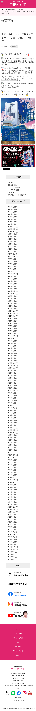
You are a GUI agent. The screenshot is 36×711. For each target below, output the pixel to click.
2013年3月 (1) (12, 527)
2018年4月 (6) (12, 400)
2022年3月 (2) (12, 303)
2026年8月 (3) (12, 207)
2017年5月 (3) (12, 420)
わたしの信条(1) (14, 187)
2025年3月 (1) (12, 249)
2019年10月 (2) (12, 368)
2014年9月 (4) (12, 485)
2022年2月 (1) (12, 306)
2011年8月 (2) (12, 554)
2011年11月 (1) (12, 549)
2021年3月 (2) (12, 331)
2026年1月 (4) (12, 224)
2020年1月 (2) (12, 360)
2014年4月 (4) (12, 497)
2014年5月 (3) (12, 494)
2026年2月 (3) (12, 222)
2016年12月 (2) (12, 427)
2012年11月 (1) (12, 534)
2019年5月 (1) (12, 378)
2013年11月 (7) (12, 509)
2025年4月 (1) (12, 246)
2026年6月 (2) (12, 212)
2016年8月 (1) (12, 435)
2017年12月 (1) (12, 405)
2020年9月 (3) (12, 341)
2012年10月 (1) (12, 537)
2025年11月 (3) (12, 229)
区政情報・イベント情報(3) (16, 195)
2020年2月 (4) (12, 358)
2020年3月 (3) (12, 356)
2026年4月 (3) (12, 217)
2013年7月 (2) (12, 519)
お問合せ (18, 655)
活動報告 (20, 9)
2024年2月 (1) (12, 269)
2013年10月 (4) (12, 512)
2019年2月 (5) (12, 385)
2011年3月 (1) (12, 559)
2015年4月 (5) (12, 470)
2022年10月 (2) (12, 293)
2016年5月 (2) (12, 442)
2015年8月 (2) (12, 460)
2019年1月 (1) (12, 388)
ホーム (18, 629)
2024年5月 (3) (12, 264)
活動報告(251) (12, 185)
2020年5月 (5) (12, 351)
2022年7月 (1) (12, 299)
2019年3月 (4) (12, 383)
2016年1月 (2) (12, 450)
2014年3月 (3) (12, 500)
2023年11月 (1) (12, 274)
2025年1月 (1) (12, 251)
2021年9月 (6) (12, 318)
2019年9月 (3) (12, 370)
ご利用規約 (18, 697)
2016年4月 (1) (12, 445)
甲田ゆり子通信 (18, 651)
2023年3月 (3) (12, 284)
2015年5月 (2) (12, 467)
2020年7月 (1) (12, 346)
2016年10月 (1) (12, 433)
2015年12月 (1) (12, 452)
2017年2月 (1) (12, 425)
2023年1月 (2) (12, 289)
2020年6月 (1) (12, 348)
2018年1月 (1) (12, 403)
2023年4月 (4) (12, 281)
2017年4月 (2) (12, 423)
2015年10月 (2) (12, 457)
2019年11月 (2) (12, 366)
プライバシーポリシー (18, 700)
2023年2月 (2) (12, 286)
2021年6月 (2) (12, 326)
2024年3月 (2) (12, 266)
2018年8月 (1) (12, 393)
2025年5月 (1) (12, 244)
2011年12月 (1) (12, 547)
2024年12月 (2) (12, 254)
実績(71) (10, 182)
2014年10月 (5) (12, 482)
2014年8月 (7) (12, 487)
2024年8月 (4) (12, 259)
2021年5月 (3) (12, 328)
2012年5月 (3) (12, 539)
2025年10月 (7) (12, 232)
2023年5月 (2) (12, 279)
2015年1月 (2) (12, 475)
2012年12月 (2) (12, 532)
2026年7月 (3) (12, 209)
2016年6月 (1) (12, 440)
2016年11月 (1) (12, 430)
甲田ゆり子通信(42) (14, 190)
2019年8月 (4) (12, 373)
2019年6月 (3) (12, 375)
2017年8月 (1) (12, 413)
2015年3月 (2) (12, 472)
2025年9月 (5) (12, 234)
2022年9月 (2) (12, 296)
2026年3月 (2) (12, 219)
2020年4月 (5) (12, 353)
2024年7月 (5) (12, 261)
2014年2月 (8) (12, 502)
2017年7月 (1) (12, 415)
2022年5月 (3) (12, 301)
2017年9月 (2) (12, 410)
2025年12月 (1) (12, 226)
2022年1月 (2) (12, 308)
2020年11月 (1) (12, 336)
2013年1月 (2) (12, 529)
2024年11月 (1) (12, 256)
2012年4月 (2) (12, 542)
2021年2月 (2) (12, 333)
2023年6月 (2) (12, 276)
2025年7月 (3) (12, 239)
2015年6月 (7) (12, 465)
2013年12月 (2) (12, 507)
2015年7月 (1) (12, 462)
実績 (18, 642)
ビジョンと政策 (18, 638)
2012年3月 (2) (12, 544)
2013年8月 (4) (12, 517)
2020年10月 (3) (12, 338)
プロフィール (18, 633)
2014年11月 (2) (12, 480)
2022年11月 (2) (12, 291)
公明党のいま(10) (13, 192)
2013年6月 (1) (12, 522)
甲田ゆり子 (18, 5)
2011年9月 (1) (12, 552)
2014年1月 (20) (12, 504)
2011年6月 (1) (12, 557)
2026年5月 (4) (12, 214)
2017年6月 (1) (12, 418)
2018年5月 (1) (12, 398)
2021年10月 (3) (12, 316)
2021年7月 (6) (12, 323)
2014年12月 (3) (12, 477)
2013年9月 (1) (12, 514)
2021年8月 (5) (12, 321)
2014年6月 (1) (12, 492)
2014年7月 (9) (12, 490)
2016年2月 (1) (12, 447)
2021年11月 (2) (12, 313)
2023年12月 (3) (12, 271)
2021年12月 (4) (12, 311)
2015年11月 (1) (12, 455)
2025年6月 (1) (12, 241)
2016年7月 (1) (12, 437)
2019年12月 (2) (12, 363)
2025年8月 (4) (12, 236)
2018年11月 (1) (12, 390)
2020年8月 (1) (12, 343)
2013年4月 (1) (12, 524)
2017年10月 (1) (12, 408)
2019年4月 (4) (12, 380)
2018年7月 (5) (12, 395)
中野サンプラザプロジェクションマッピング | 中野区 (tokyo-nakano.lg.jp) (17, 79)
